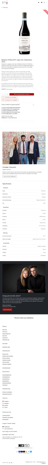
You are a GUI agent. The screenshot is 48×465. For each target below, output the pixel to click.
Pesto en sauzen (6, 358)
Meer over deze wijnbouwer (10, 176)
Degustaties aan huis (7, 394)
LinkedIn (6, 405)
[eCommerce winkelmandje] (38, 2)
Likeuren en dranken (6, 364)
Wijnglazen (4, 385)
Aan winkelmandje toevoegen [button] (22, 94)
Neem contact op (7, 309)
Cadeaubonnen (5, 381)
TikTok (5, 407)
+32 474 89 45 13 (12, 117)
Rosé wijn (4, 335)
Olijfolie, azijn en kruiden (7, 356)
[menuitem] (9, 462)
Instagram (6, 403)
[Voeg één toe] (7, 94)
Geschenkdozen (5, 379)
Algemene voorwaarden (7, 417)
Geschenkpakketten (6, 375)
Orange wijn (5, 337)
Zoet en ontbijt (5, 362)
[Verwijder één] (3, 94)
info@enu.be (4, 117)
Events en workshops (7, 392)
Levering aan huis (6, 415)
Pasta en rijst (5, 354)
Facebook (6, 401)
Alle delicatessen (6, 368)
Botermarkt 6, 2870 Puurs (8, 434)
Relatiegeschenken (6, 383)
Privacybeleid (5, 419)
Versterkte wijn (5, 339)
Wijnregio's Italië (6, 347)
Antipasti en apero (6, 360)
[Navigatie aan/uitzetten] (44, 2)
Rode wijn (5, 7)
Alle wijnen (4, 343)
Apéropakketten (6, 377)
